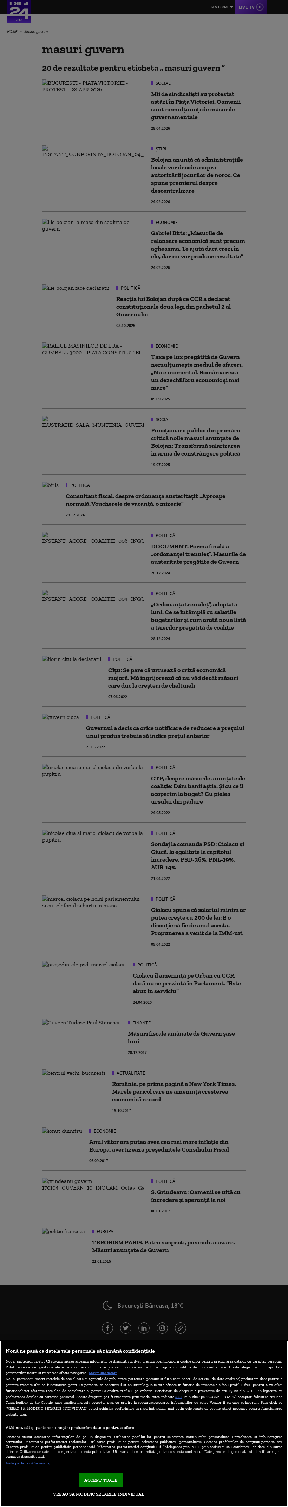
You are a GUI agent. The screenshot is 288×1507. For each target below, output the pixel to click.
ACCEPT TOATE (101, 1480)
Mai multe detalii (103, 1372)
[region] (144, 1423)
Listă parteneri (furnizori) (28, 1463)
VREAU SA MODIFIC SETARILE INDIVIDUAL (98, 1494)
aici (178, 1396)
